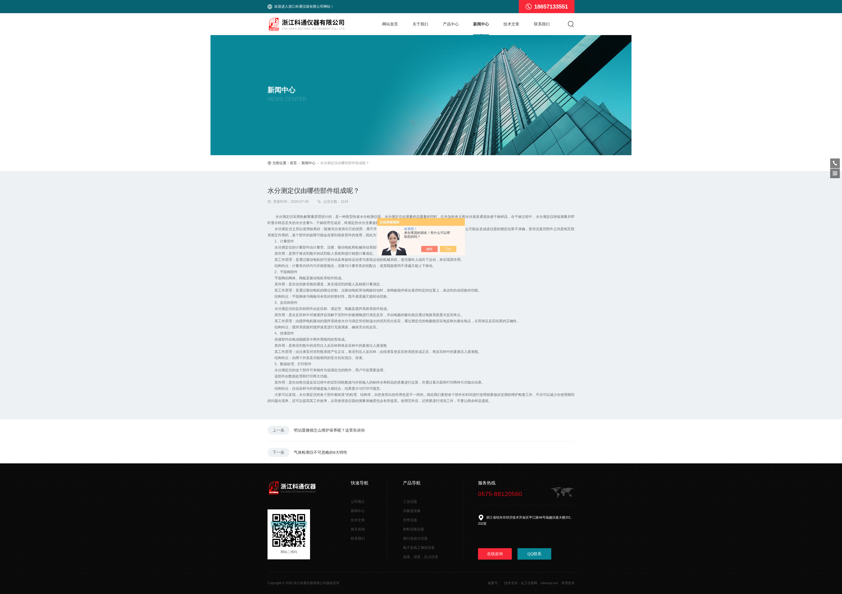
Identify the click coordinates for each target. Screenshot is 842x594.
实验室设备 (412, 511)
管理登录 (567, 583)
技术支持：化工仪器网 (520, 583)
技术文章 (511, 24)
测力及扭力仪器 (415, 538)
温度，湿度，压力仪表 (420, 557)
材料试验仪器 (413, 529)
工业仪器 (410, 501)
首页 (293, 163)
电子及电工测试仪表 (419, 548)
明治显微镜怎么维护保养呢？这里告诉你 (329, 430)
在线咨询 (495, 554)
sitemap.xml (549, 583)
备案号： (494, 583)
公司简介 (358, 501)
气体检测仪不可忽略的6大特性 (320, 452)
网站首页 (390, 24)
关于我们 (420, 24)
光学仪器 (410, 520)
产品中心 (451, 24)
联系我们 (542, 24)
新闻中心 (481, 24)
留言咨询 (358, 529)
